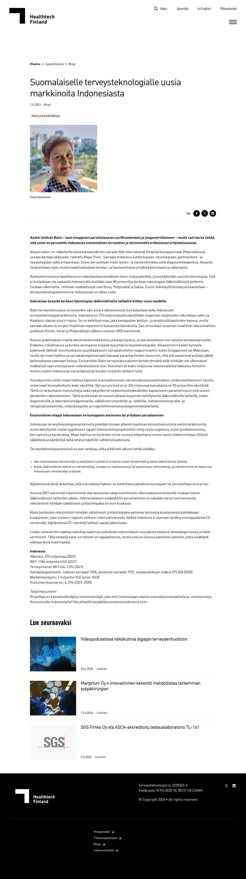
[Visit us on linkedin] (234, 785)
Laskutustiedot (104, 850)
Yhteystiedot (228, 9)
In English (204, 9)
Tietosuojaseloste (105, 838)
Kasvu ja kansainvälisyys (46, 116)
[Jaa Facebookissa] (196, 213)
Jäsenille (182, 9)
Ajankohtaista (54, 64)
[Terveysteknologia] (35, 16)
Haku (163, 9)
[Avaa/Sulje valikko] (233, 22)
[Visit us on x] (226, 785)
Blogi (72, 64)
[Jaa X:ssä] (204, 213)
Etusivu (35, 64)
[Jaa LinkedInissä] (212, 213)
